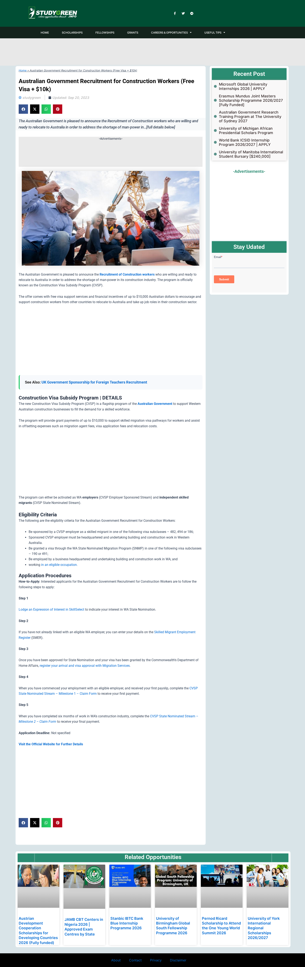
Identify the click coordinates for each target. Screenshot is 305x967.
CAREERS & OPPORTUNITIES (169, 32)
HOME (45, 32)
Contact (135, 960)
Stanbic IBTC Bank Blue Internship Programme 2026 (126, 923)
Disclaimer (178, 960)
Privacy (156, 960)
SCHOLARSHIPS (72, 32)
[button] (23, 109)
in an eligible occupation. (59, 565)
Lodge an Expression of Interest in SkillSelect (51, 609)
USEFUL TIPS (212, 32)
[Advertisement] (152, 51)
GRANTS (132, 32)
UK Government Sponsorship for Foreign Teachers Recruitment (94, 382)
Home (23, 70)
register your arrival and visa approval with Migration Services (85, 666)
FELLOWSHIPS (104, 32)
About (116, 960)
